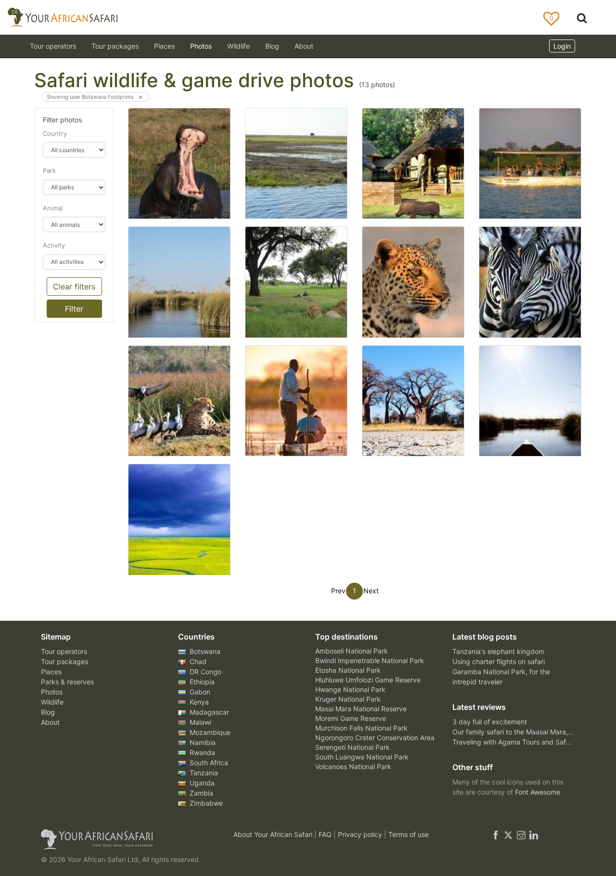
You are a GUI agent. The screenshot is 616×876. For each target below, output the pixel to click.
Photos (201, 46)
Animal (53, 208)
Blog (272, 46)
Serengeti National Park (352, 747)
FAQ (326, 834)
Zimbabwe (205, 803)
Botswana (204, 651)
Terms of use (408, 834)
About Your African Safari (273, 834)
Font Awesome (537, 792)
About (304, 46)
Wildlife (238, 46)
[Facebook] (495, 834)
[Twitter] (508, 834)
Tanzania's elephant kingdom (498, 651)
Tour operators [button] (53, 46)
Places (51, 671)
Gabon (199, 692)
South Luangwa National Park (362, 757)
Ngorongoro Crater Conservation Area (375, 737)
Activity (54, 245)
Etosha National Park (348, 670)
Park (49, 170)
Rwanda (201, 752)
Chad (197, 661)
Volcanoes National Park (353, 766)
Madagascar (208, 712)
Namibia (202, 742)
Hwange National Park (350, 689)
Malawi (199, 722)
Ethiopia (201, 682)
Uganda (201, 783)
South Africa (208, 762)
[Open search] (582, 17)
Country (55, 133)
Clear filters (74, 286)
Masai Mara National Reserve (361, 709)
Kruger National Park (348, 699)
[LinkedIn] (532, 834)
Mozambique (209, 732)
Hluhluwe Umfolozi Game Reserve (368, 680)
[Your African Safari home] (125, 839)
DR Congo (204, 671)
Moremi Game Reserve (350, 718)
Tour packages (64, 661)
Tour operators (64, 651)
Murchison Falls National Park (361, 728)
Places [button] (164, 46)
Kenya (198, 702)
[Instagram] (521, 834)
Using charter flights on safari (498, 661)
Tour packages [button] (115, 46)
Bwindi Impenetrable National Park (369, 660)
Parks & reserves (67, 682)
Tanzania (203, 773)
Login (562, 46)
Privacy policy (361, 834)
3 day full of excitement (489, 722)
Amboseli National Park (351, 651)
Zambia (200, 793)
